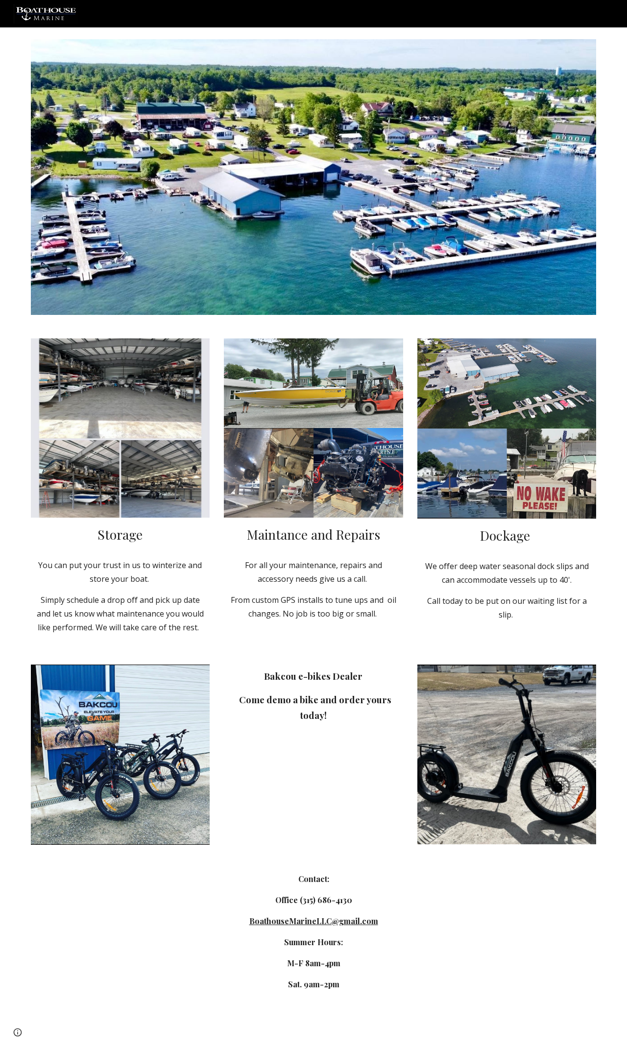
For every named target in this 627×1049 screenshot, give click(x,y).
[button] (17, 1032)
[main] (120, 535)
